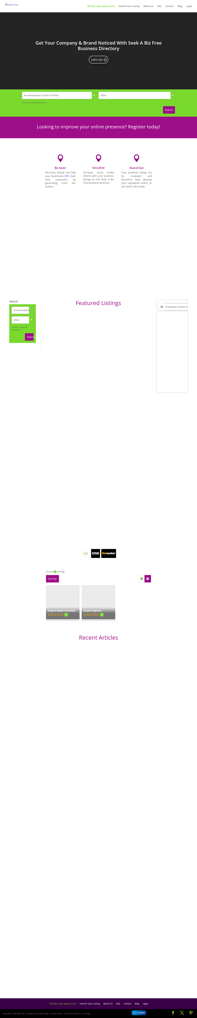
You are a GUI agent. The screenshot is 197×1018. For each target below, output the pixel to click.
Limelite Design (43, 1013)
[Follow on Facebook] (173, 1013)
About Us (148, 6)
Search (169, 110)
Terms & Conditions (72, 1013)
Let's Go (97, 59)
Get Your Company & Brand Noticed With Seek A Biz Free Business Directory (99, 45)
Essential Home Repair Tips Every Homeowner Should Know (62, 885)
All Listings (86, 1013)
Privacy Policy (56, 1013)
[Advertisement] (137, 238)
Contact (169, 6)
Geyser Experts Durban (62, 610)
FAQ (159, 6)
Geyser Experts (92, 610)
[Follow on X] (182, 1013)
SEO (67, 176)
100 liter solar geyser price (101, 6)
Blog (180, 6)
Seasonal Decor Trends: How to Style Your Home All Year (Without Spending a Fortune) (79, 983)
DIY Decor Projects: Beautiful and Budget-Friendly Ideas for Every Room (69, 757)
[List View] (141, 578)
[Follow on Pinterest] (191, 1013)
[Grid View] (148, 578)
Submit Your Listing (129, 6)
